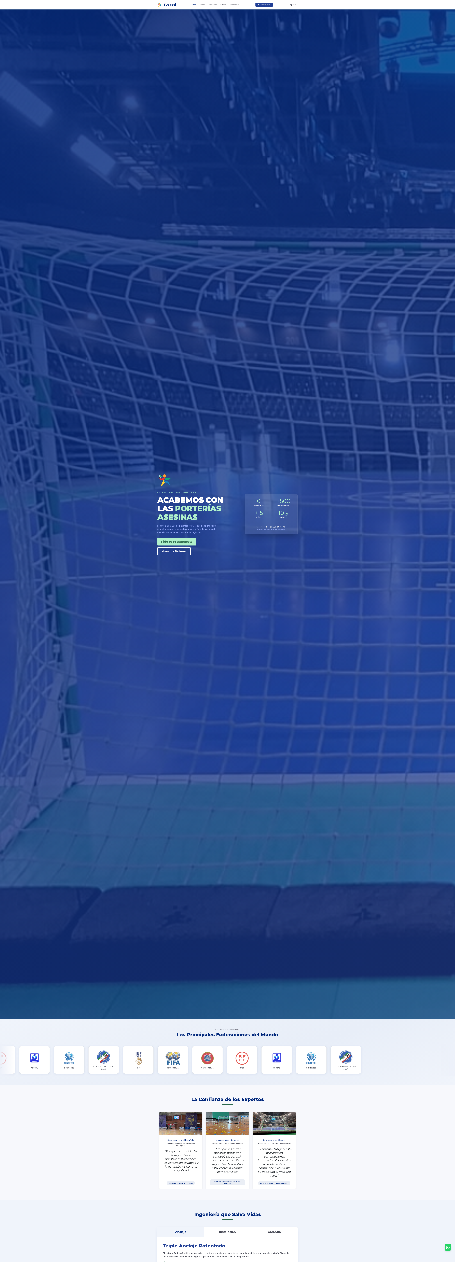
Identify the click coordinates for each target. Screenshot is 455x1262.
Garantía (274, 1232)
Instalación (227, 1232)
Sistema (202, 5)
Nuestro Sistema (174, 551)
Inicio (194, 5)
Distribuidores (234, 5)
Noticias (223, 5)
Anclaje (180, 1232)
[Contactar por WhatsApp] (448, 1247)
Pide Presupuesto (264, 5)
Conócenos (213, 5)
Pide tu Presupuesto (177, 541)
